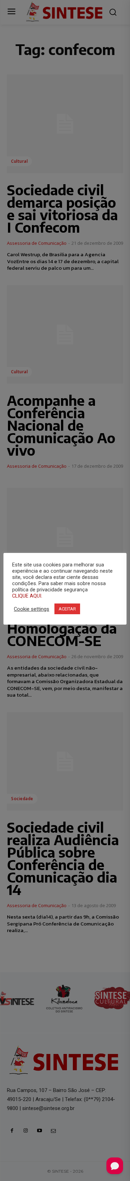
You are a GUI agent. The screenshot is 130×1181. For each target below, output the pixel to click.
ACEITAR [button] (67, 608)
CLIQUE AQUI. (27, 596)
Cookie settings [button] (31, 609)
